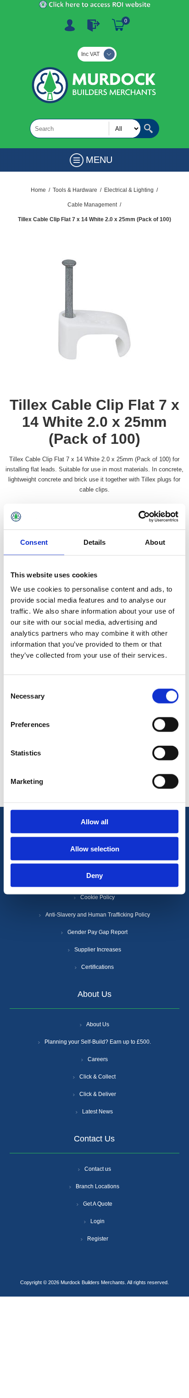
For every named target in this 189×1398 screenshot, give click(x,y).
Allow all (94, 822)
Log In (93, 25)
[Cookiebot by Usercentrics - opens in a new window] (138, 517)
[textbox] (85, 128)
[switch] (165, 724)
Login (97, 1221)
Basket (118, 25)
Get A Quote (97, 1204)
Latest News (97, 1111)
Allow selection (94, 848)
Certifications (97, 967)
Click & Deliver (97, 1094)
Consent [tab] (34, 542)
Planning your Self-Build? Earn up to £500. (97, 1042)
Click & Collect (97, 1077)
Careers (98, 1059)
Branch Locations (97, 1186)
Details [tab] (94, 542)
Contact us (97, 1169)
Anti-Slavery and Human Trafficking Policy (97, 914)
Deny (94, 875)
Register (69, 25)
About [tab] (155, 542)
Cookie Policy (97, 897)
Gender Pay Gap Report (97, 932)
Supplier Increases (97, 949)
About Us (97, 1024)
